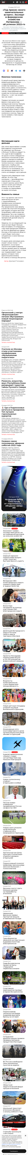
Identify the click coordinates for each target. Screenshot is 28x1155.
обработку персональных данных (11, 1144)
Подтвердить (14, 1151)
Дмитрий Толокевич (16, 261)
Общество (12, 33)
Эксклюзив (5, 33)
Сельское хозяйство (21, 33)
